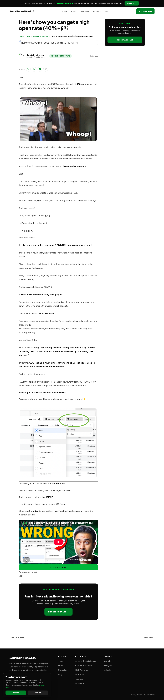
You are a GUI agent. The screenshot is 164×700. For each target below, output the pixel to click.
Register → (131, 3)
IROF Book (79, 674)
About (73, 11)
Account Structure (40, 36)
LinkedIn (107, 670)
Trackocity (79, 679)
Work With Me (145, 11)
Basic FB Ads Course (83, 665)
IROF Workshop (82, 670)
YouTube (107, 661)
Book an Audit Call (125, 40)
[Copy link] (45, 69)
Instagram (108, 665)
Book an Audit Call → (58, 611)
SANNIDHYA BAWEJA (21, 11)
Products (97, 11)
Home (21, 36)
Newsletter (79, 683)
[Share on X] (28, 69)
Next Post (150, 637)
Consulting (84, 11)
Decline (38, 693)
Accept (16, 693)
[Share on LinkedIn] (34, 69)
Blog (28, 36)
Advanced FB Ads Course (85, 661)
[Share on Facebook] (40, 69)
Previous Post (16, 637)
